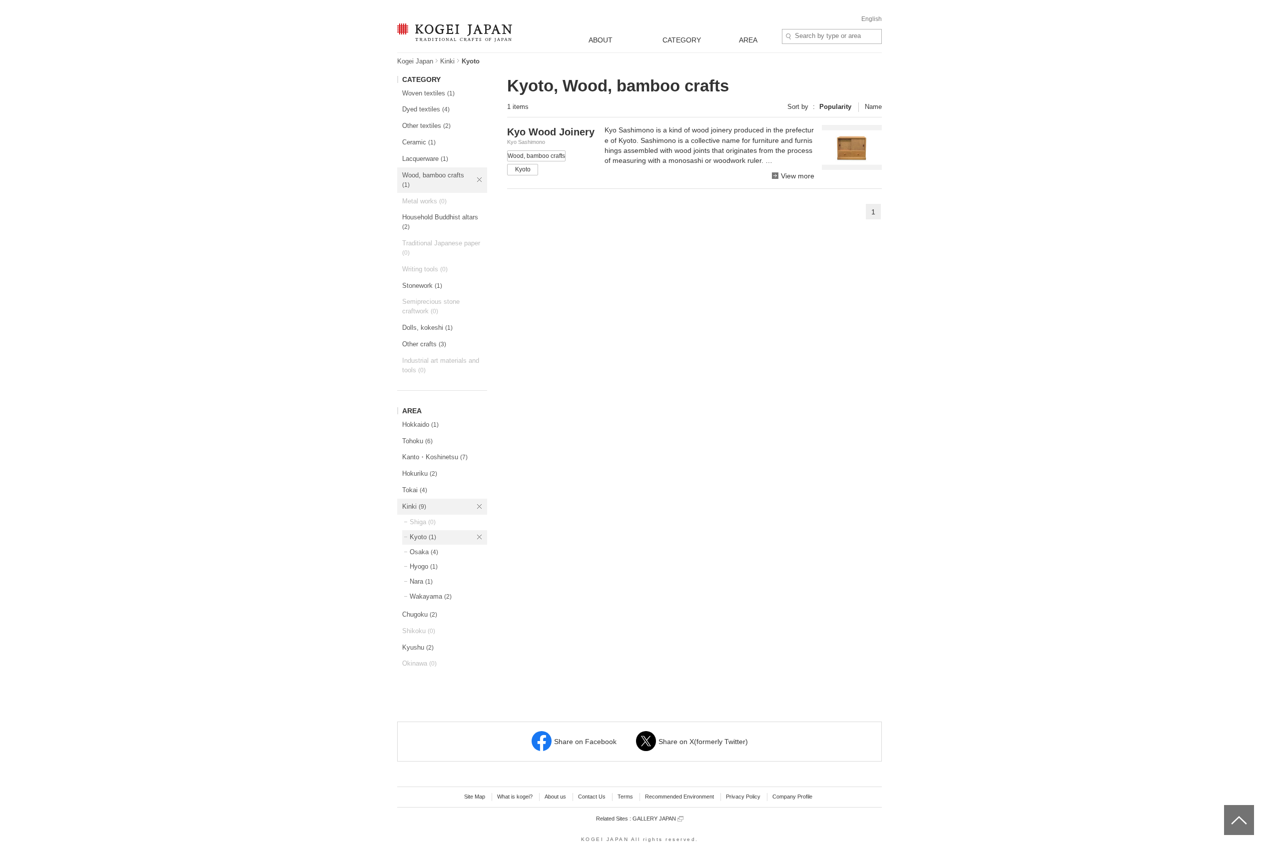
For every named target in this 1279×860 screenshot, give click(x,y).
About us (555, 797)
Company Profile (792, 797)
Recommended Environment (679, 797)
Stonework (422, 285)
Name (873, 106)
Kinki (447, 61)
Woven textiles (428, 93)
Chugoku (419, 614)
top (1228, 809)
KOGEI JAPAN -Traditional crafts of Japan (452, 33)
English (871, 18)
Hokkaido (420, 424)
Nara (421, 581)
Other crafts (424, 344)
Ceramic (419, 142)
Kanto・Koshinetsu (435, 457)
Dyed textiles (426, 109)
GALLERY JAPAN (655, 819)
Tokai (414, 490)
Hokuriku (419, 473)
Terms (625, 797)
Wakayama (431, 596)
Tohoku (417, 441)
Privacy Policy (743, 797)
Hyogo (424, 566)
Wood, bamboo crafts (433, 179)
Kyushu (418, 647)
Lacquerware (425, 158)
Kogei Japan (415, 61)
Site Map (474, 797)
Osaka (424, 552)
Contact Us (592, 797)
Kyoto (423, 537)
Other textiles (426, 125)
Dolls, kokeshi (427, 327)
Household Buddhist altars (440, 221)
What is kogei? (515, 797)
